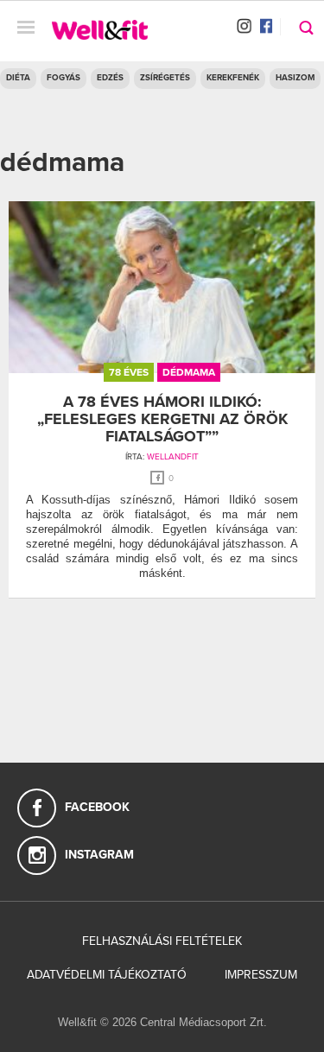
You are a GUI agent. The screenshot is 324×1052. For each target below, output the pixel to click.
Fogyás (63, 78)
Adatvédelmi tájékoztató (107, 974)
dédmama (188, 372)
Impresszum (261, 974)
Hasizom (295, 78)
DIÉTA (18, 78)
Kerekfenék (232, 78)
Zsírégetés (165, 78)
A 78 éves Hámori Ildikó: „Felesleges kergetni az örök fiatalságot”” (162, 419)
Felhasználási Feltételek (162, 941)
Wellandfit (173, 457)
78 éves (129, 372)
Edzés (110, 78)
